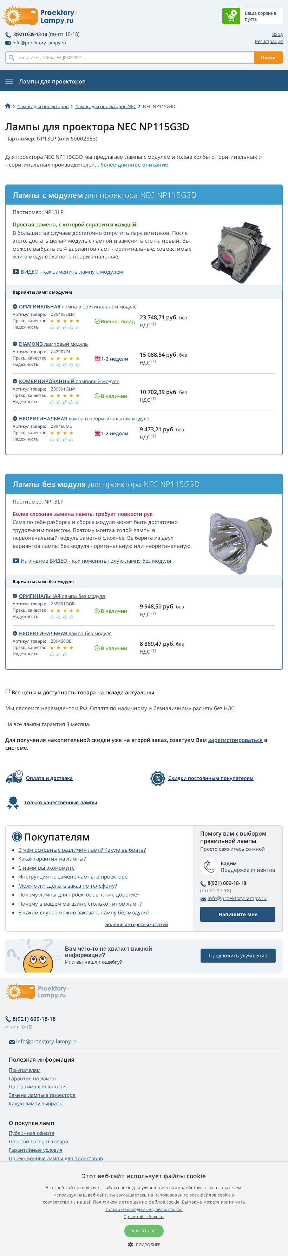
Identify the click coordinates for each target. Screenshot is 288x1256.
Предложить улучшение (238, 955)
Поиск (268, 57)
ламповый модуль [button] (53, 343)
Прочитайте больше (144, 1216)
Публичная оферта (31, 1133)
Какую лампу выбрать (35, 1103)
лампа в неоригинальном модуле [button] (84, 418)
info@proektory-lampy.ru (39, 42)
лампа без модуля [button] (62, 596)
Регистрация (269, 41)
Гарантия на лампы (33, 1078)
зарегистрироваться (235, 739)
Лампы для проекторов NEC (105, 106)
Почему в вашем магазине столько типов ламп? (80, 903)
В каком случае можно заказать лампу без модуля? (83, 912)
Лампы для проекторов (42, 106)
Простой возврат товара (38, 1141)
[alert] (144, 1209)
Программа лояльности (37, 1086)
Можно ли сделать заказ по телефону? (67, 885)
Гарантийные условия (36, 1149)
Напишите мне (237, 914)
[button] (144, 1244)
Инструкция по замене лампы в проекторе (72, 876)
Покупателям (24, 1070)
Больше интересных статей (136, 924)
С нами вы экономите (46, 867)
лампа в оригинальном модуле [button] (78, 306)
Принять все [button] (144, 1230)
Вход (277, 34)
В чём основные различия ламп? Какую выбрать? (82, 849)
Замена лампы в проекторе (42, 1095)
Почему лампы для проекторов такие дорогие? (78, 894)
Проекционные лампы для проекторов (56, 1158)
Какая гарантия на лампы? (52, 858)
